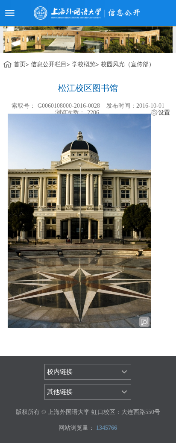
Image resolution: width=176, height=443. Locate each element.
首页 (20, 64)
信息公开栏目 (49, 64)
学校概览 (84, 64)
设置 (164, 112)
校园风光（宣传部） (128, 64)
